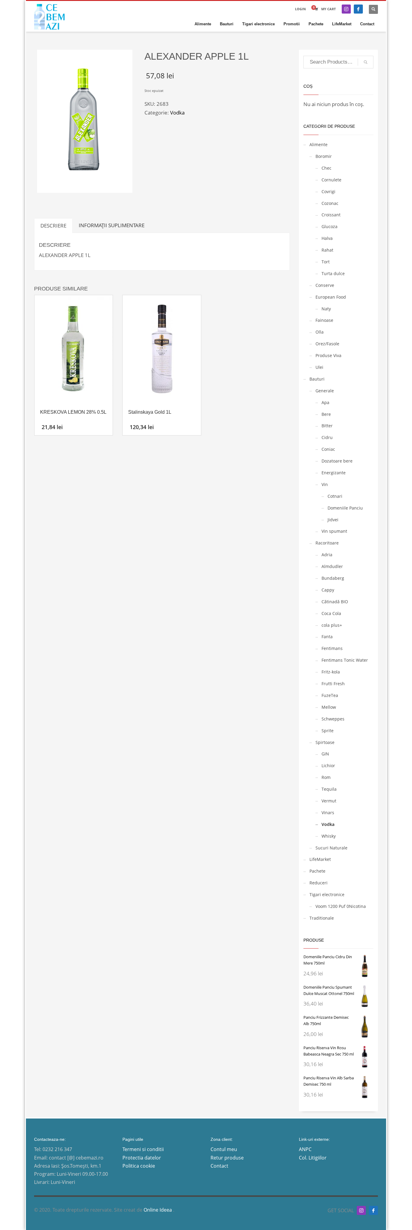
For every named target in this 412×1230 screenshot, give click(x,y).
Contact (219, 1166)
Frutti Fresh (333, 683)
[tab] (53, 225)
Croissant (331, 215)
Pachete (317, 871)
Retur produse (227, 1157)
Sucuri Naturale (331, 848)
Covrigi (328, 191)
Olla (319, 332)
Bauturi (317, 379)
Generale (324, 391)
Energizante (334, 472)
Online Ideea (158, 1209)
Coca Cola (331, 613)
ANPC (305, 1149)
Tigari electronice (326, 894)
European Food (330, 297)
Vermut (329, 801)
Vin (325, 484)
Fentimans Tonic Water (345, 660)
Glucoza (330, 226)
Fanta (327, 636)
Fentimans (332, 648)
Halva (327, 238)
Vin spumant (334, 531)
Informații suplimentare (111, 225)
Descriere (53, 225)
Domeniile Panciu (345, 508)
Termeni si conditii (143, 1149)
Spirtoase (324, 742)
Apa (325, 402)
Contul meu (224, 1149)
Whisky (329, 836)
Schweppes (333, 719)
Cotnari (335, 496)
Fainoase (324, 320)
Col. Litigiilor (313, 1157)
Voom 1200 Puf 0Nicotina (340, 906)
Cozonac (330, 203)
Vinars (328, 812)
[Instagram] (346, 9)
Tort (326, 262)
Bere (326, 414)
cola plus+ (332, 625)
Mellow (329, 707)
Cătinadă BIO (335, 601)
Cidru (327, 437)
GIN (325, 754)
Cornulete (331, 180)
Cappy (328, 590)
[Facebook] (358, 9)
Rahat (327, 250)
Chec (326, 168)
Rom (326, 777)
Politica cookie (138, 1166)
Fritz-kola (331, 672)
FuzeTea (330, 695)
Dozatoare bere (337, 461)
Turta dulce (333, 273)
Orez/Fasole (327, 344)
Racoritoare (327, 543)
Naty (326, 309)
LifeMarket (320, 859)
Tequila (329, 789)
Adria (327, 554)
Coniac (328, 449)
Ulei (319, 367)
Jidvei (333, 519)
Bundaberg (333, 578)
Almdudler (332, 566)
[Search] (365, 62)
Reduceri (318, 883)
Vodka (177, 112)
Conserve (324, 285)
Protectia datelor (141, 1157)
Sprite (328, 730)
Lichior (328, 765)
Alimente (318, 144)
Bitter (327, 425)
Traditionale (321, 918)
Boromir (323, 156)
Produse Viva (328, 355)
